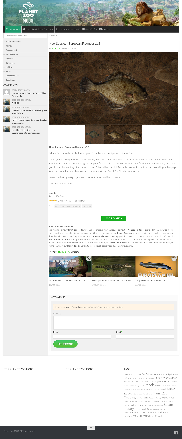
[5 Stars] (56, 200)
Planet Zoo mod (147, 394)
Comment (57, 314)
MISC (143, 386)
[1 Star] (50, 200)
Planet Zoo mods (13, 41)
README (141, 401)
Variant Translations (156, 409)
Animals (53, 35)
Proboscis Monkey (155, 398)
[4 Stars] (55, 200)
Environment (11, 50)
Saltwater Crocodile (159, 401)
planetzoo (56, 48)
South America (135, 405)
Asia (128, 378)
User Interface (12, 75)
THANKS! (15, 103)
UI (148, 409)
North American (158, 390)
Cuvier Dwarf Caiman (166, 377)
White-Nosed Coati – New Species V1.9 (67, 280)
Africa (152, 374)
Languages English (135, 386)
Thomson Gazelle (140, 409)
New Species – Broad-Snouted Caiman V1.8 (111, 280)
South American (146, 405)
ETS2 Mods (157, 416)
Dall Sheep (127, 382)
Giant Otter (149, 381)
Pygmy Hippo (87, 206)
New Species (172, 386)
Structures (10, 63)
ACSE (57, 206)
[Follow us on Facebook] (176, 433)
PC (164, 390)
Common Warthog (136, 378)
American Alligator (164, 374)
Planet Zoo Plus (142, 398)
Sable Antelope (148, 401)
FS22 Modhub (146, 415)
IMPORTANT (165, 381)
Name (56, 332)
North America (146, 389)
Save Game (10, 80)
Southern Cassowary (157, 405)
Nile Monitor (136, 390)
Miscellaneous (12, 54)
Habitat (9, 67)
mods (63, 206)
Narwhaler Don (161, 385)
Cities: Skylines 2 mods (132, 374)
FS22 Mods (147, 412)
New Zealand (128, 390)
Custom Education (148, 378)
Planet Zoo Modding (73, 206)
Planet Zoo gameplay (136, 394)
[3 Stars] (53, 200)
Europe (142, 382)
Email (119, 332)
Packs (8, 71)
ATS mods (158, 412)
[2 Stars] (51, 200)
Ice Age (157, 382)
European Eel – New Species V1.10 (150, 280)
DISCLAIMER (135, 382)
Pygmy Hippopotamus (130, 401)
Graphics (9, 58)
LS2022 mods (136, 412)
